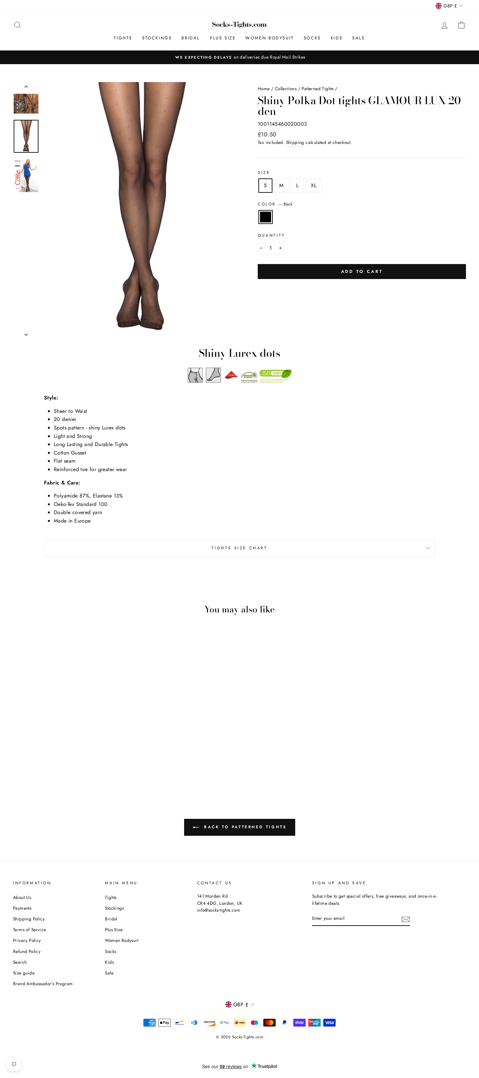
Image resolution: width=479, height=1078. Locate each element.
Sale (358, 38)
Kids (336, 38)
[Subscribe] (405, 919)
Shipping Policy (29, 919)
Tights (123, 38)
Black (265, 217)
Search (20, 962)
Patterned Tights (317, 88)
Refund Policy (26, 951)
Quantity (271, 235)
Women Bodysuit (269, 38)
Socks (312, 38)
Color (275, 204)
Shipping (295, 142)
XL (313, 185)
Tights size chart (239, 548)
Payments (22, 908)
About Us (22, 897)
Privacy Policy (27, 940)
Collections (286, 88)
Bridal (190, 38)
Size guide (24, 973)
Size (264, 172)
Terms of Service (29, 929)
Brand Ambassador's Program (43, 983)
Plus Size (223, 38)
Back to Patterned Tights (244, 827)
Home (264, 88)
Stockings (157, 38)
